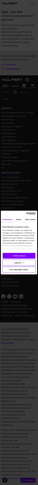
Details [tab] (18, 219)
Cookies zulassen (19, 256)
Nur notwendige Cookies (19, 269)
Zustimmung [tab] (7, 219)
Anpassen (18, 263)
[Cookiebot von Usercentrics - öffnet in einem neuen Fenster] (27, 213)
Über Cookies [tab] (30, 219)
